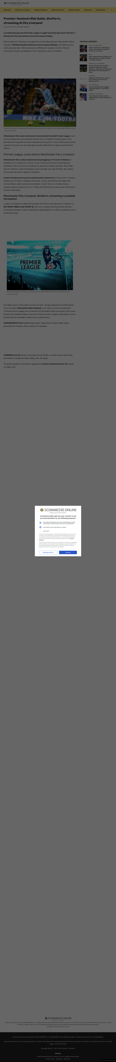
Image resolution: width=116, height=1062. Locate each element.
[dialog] (58, 531)
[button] (58, 531)
